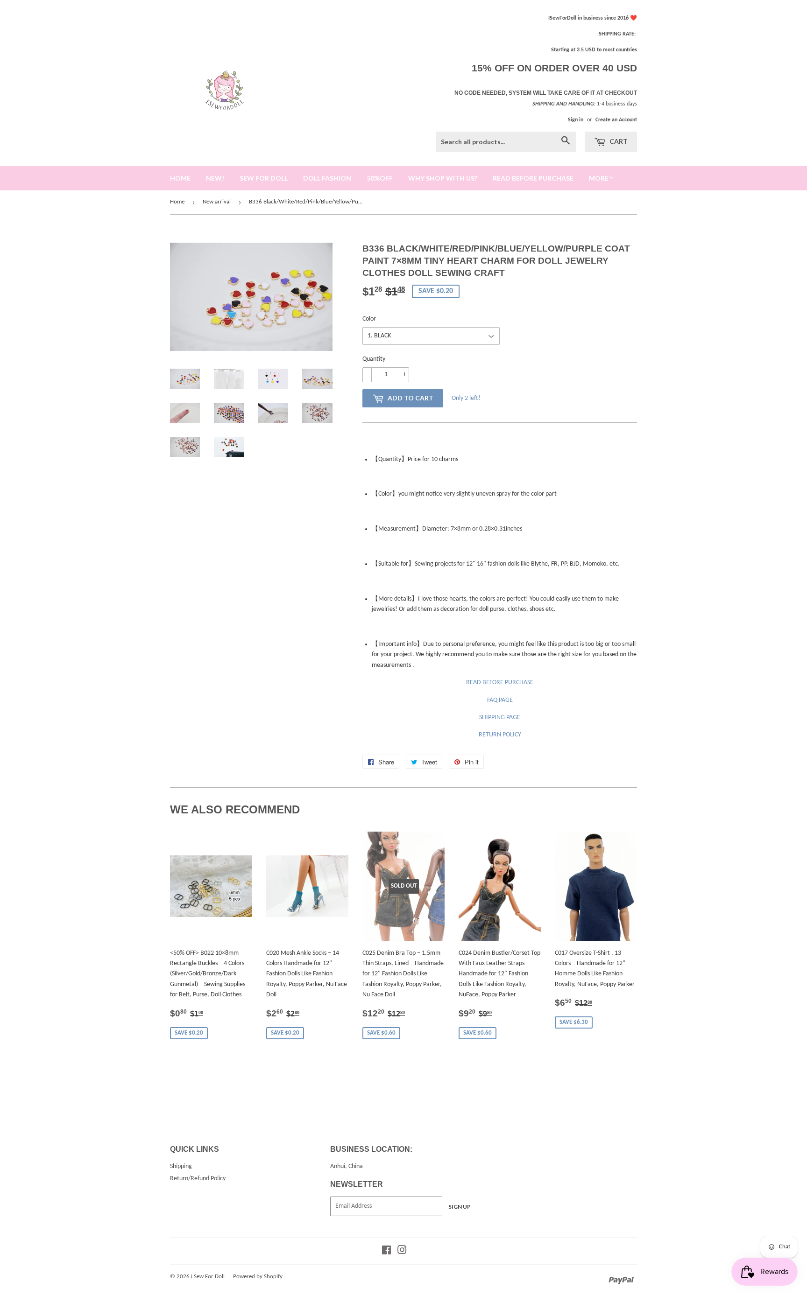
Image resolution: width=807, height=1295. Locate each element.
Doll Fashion (327, 178)
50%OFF (380, 178)
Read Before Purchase (533, 178)
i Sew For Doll (208, 1277)
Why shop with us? (442, 178)
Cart (618, 141)
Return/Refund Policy (198, 1178)
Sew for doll (264, 178)
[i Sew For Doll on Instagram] (402, 1251)
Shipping (181, 1166)
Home (177, 202)
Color (369, 318)
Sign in (575, 120)
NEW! (215, 178)
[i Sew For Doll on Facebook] (386, 1251)
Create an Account (616, 120)
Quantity (373, 359)
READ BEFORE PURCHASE (499, 682)
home (180, 178)
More (599, 178)
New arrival (217, 202)
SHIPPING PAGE (499, 717)
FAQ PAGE (500, 700)
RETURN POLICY (500, 734)
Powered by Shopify (258, 1277)
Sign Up (459, 1206)
